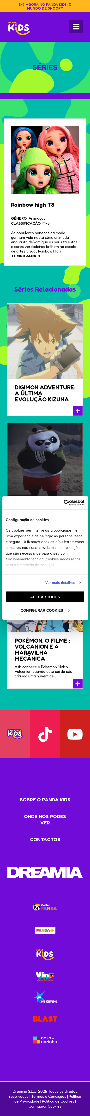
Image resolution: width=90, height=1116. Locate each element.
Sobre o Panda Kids (45, 800)
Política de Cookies (58, 1101)
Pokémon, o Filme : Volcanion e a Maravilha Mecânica (42, 649)
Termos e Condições (48, 1096)
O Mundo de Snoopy (49, 6)
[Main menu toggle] (76, 26)
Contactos (45, 839)
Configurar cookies (42, 610)
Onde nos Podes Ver (45, 820)
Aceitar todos (45, 597)
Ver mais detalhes (60, 583)
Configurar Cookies (45, 1106)
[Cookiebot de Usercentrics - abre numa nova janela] (64, 503)
